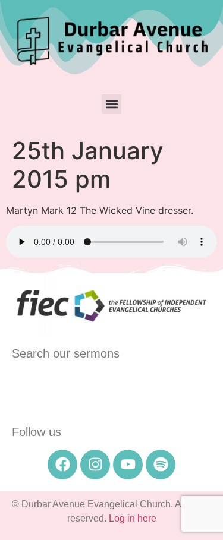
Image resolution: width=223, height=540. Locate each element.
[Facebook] (62, 464)
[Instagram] (95, 464)
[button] (111, 104)
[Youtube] (128, 464)
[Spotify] (160, 464)
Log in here (132, 518)
